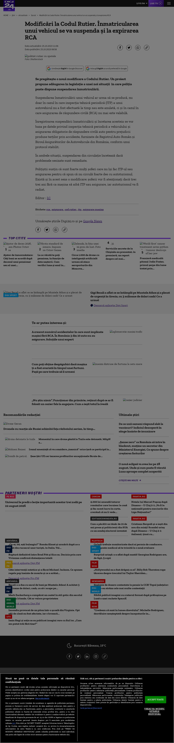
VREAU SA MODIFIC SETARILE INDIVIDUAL (154, 711)
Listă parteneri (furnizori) (91, 708)
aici (13, 723)
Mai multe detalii (42, 698)
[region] (87, 708)
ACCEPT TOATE (155, 699)
